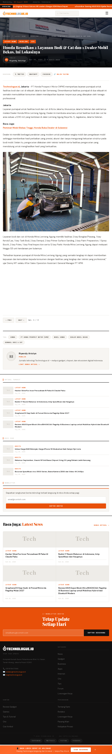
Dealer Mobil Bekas (79, 337)
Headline (34, 36)
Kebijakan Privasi (65, 726)
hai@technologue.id (14, 675)
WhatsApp (33, 74)
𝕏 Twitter (19, 74)
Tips (59, 683)
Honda (12, 337)
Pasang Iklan (63, 721)
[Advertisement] (56, 290)
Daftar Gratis (56, 506)
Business (62, 664)
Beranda (6, 36)
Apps (60, 669)
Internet (61, 674)
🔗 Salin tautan (61, 74)
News (60, 654)
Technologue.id (11, 86)
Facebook (46, 74)
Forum (60, 688)
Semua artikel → (101, 525)
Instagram (36, 741)
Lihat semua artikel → (29, 364)
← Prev (8, 320)
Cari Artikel (8, 726)
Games (6, 712)
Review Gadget (10, 707)
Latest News (20, 36)
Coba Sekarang (81, 749)
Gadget (61, 659)
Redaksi (61, 712)
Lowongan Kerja (65, 693)
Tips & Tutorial (9, 716)
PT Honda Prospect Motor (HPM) (35, 337)
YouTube (63, 741)
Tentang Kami (64, 707)
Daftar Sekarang (96, 633)
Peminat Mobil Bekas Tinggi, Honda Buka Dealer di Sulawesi (35, 127)
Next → (21, 320)
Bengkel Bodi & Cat (13, 342)
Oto (45, 36)
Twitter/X (50, 741)
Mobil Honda (59, 337)
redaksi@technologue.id (16, 672)
